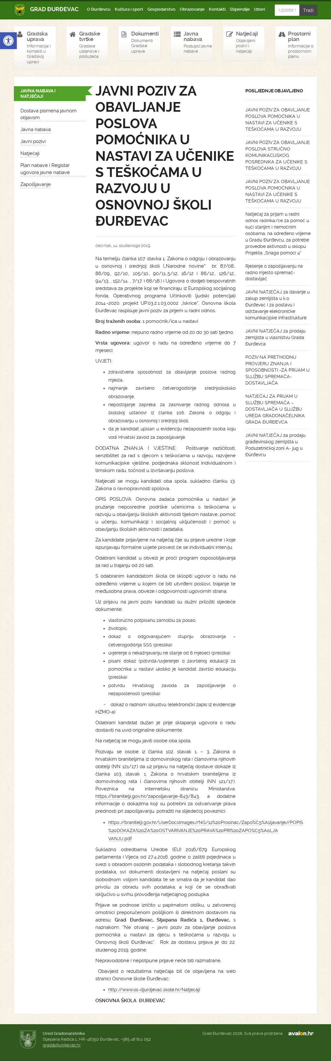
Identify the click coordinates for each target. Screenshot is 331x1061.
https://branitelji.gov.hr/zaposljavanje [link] (136, 796)
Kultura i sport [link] (129, 9)
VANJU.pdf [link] (120, 838)
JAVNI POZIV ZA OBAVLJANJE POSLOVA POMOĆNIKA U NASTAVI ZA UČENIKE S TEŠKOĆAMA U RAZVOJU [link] (277, 119)
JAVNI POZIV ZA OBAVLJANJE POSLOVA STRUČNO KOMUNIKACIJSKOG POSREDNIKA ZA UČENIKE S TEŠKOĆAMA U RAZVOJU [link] (277, 155)
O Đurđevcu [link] (99, 9)
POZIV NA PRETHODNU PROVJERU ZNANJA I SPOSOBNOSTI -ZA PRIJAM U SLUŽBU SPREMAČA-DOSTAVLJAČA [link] (277, 370)
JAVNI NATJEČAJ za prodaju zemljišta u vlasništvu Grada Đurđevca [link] (275, 337)
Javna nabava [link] (35, 129)
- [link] (179, 796)
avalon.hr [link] (302, 1033)
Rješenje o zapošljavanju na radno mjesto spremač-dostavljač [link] (274, 272)
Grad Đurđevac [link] (46, 9)
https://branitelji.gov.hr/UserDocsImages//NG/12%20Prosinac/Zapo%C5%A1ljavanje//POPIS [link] (205, 822)
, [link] (199, 796)
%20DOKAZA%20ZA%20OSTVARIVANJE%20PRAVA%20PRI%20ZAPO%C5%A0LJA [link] (193, 830)
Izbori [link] (259, 9)
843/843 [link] (189, 796)
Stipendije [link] (240, 9)
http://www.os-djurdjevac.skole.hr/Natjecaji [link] (154, 989)
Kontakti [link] (217, 9)
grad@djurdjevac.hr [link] (62, 1045)
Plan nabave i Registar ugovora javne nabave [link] (45, 168)
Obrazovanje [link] (192, 9)
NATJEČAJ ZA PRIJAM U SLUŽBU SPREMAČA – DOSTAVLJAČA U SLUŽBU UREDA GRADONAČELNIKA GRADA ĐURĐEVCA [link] (275, 409)
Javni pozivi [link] (33, 141)
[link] (8, 40)
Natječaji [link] (29, 153)
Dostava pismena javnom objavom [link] (48, 114)
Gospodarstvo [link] (161, 9)
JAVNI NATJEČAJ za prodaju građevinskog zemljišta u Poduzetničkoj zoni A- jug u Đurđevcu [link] (275, 445)
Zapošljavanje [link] (35, 184)
